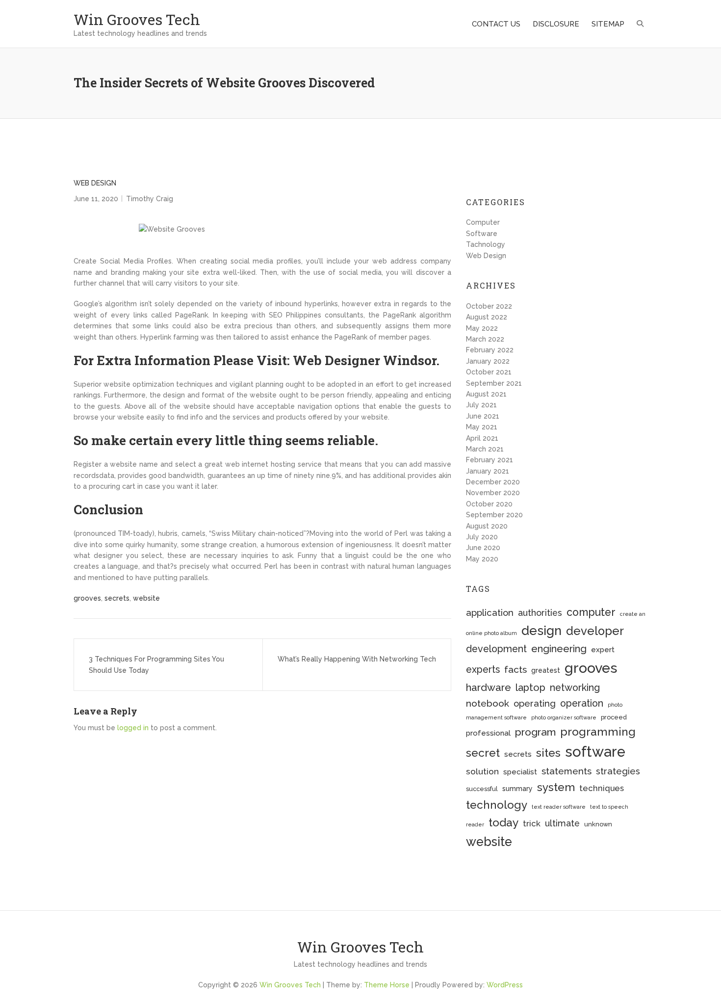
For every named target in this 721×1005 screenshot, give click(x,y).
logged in (133, 728)
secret (483, 752)
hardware (488, 687)
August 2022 (486, 317)
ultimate (562, 823)
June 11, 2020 (96, 199)
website (146, 598)
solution (482, 771)
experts (483, 669)
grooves (87, 598)
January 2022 (488, 361)
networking (575, 687)
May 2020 (482, 559)
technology (496, 804)
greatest (545, 670)
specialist (520, 771)
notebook (487, 703)
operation (581, 703)
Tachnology (485, 244)
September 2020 (494, 515)
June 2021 (482, 416)
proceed (614, 717)
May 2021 (481, 427)
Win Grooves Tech (137, 19)
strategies (618, 771)
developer (595, 631)
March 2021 (485, 449)
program (535, 732)
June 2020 (483, 548)
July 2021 (481, 405)
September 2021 (494, 383)
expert (603, 649)
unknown (598, 824)
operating (535, 703)
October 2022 (489, 306)
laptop (530, 687)
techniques (601, 788)
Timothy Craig (149, 199)
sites (548, 752)
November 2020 (493, 493)
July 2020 (482, 537)
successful (482, 789)
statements (566, 771)
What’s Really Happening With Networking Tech (357, 659)
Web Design (95, 183)
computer (591, 612)
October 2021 (489, 372)
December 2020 (493, 482)
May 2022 (482, 328)
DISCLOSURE (556, 24)
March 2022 (485, 339)
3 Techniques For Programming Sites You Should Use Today (156, 664)
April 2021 (482, 438)
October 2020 (489, 504)
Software (481, 234)
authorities (540, 613)
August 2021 (486, 394)
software (595, 751)
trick (532, 823)
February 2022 (490, 350)
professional (488, 733)
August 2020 (487, 526)
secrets (116, 598)
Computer (483, 222)
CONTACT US (496, 24)
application (490, 613)
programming (598, 731)
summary (517, 789)
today (503, 822)
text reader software (559, 807)
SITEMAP (608, 24)
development (496, 649)
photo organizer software (563, 717)
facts (515, 669)
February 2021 (489, 460)
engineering (559, 649)
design (541, 630)
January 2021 (487, 471)
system (556, 787)
